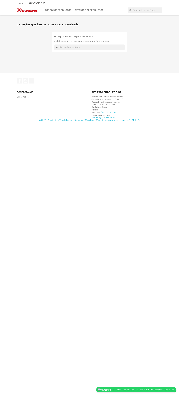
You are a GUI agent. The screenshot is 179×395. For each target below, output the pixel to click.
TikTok (31, 81)
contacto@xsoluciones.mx (103, 117)
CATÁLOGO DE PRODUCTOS (89, 10)
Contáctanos (23, 97)
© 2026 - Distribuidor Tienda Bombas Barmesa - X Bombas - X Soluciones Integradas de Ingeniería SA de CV (89, 120)
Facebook (19, 81)
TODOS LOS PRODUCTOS (58, 10)
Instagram (25, 81)
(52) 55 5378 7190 (36, 3)
